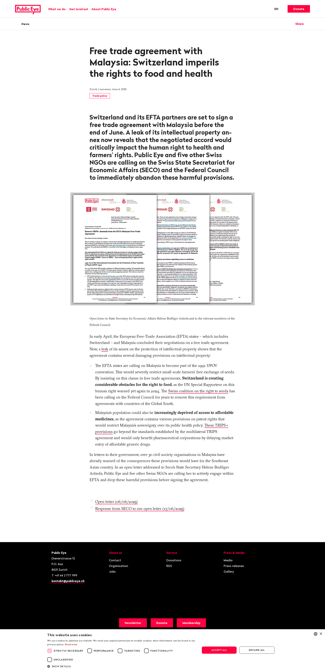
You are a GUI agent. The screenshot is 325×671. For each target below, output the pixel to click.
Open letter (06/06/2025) (116, 501)
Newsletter (133, 623)
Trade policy (99, 95)
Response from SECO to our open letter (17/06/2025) (139, 508)
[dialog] (162, 650)
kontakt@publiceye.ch (68, 581)
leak (104, 348)
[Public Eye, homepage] (28, 9)
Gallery (229, 571)
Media (228, 560)
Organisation (118, 566)
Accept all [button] (219, 650)
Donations (173, 560)
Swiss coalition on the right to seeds (198, 390)
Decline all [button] (257, 650)
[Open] (308, 23)
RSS (169, 566)
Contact (115, 560)
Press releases (234, 566)
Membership (191, 623)
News (25, 24)
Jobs (112, 571)
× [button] (320, 633)
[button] (121, 666)
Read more (71, 644)
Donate (298, 9)
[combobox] (315, 634)
